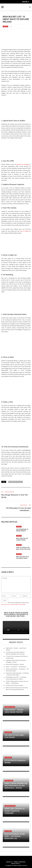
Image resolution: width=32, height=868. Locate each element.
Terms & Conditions (19, 862)
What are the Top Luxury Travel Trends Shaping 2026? (23, 540)
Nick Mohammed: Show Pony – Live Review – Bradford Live (15, 836)
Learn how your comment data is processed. (13, 604)
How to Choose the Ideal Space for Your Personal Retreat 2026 (23, 550)
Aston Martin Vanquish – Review (15, 664)
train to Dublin (24, 231)
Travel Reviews (8, 780)
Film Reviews (8, 732)
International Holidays (15, 481)
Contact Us (9, 862)
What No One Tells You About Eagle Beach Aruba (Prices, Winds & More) (23, 559)
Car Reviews (8, 757)
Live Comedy (8, 831)
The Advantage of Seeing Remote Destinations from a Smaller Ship (23, 531)
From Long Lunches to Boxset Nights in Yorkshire (15, 811)
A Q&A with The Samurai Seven (14, 685)
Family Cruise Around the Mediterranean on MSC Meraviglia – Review (16, 785)
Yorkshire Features (10, 805)
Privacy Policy (15, 863)
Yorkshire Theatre (9, 707)
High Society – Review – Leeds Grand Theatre (14, 711)
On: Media (14, 865)
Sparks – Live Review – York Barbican (16, 666)
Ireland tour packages (22, 164)
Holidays (5, 26)
